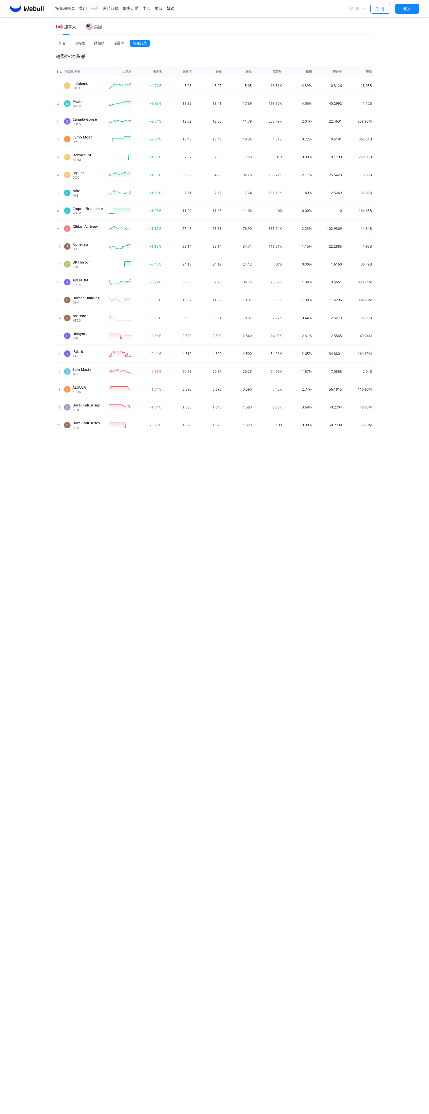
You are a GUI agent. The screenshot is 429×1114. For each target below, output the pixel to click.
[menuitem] (83, 8)
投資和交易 (65, 8)
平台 (95, 8)
